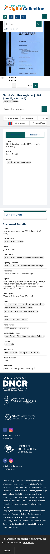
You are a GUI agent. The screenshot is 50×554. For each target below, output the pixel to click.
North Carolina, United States (19, 162)
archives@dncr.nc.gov (11, 435)
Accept (7, 550)
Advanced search (11, 29)
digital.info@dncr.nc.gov (12, 466)
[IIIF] (10, 123)
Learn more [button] (28, 542)
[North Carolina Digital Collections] (25, 7)
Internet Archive (11, 352)
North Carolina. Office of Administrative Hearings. (24, 257)
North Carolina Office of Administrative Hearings (24, 265)
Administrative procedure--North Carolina (21, 311)
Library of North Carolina (29, 352)
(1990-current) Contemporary (16, 328)
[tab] (15, 135)
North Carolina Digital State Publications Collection (25, 336)
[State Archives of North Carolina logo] (20, 417)
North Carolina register (14, 241)
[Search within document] (44, 109)
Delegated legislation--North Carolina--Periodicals (24, 304)
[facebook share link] (5, 430)
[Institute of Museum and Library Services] (20, 400)
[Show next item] (35, 85)
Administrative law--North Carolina (18, 308)
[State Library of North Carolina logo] (20, 448)
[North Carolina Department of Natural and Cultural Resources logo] (15, 384)
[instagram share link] (11, 430)
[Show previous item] (14, 85)
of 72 (30, 85)
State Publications (11, 102)
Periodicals (9, 344)
